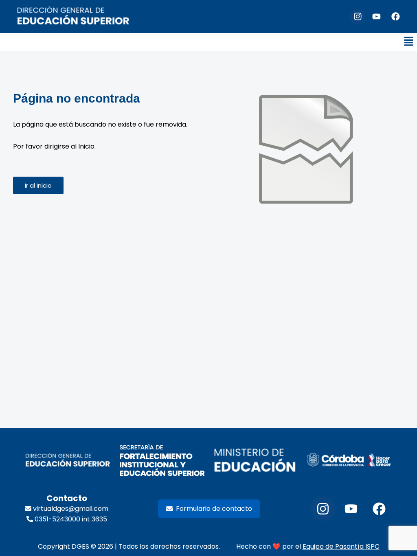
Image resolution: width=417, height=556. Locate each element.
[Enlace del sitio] (306, 151)
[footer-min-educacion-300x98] (255, 461)
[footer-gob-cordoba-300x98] (349, 460)
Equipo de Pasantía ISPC (341, 546)
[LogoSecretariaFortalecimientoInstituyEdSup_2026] (161, 460)
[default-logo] (73, 16)
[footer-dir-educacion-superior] (67, 460)
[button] (409, 42)
